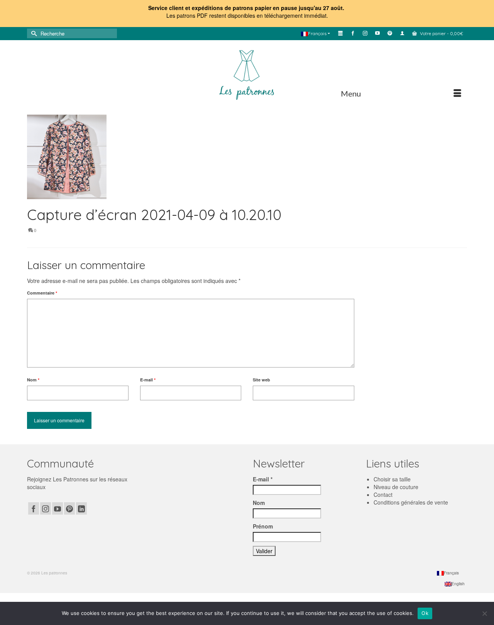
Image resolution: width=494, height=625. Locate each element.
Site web (261, 380)
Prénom (263, 526)
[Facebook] (33, 508)
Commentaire (42, 293)
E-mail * (262, 479)
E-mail (148, 380)
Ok (424, 613)
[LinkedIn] (81, 508)
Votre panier (441, 33)
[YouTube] (57, 508)
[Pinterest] (69, 508)
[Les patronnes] (247, 74)
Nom (33, 380)
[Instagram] (45, 508)
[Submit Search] (33, 33)
